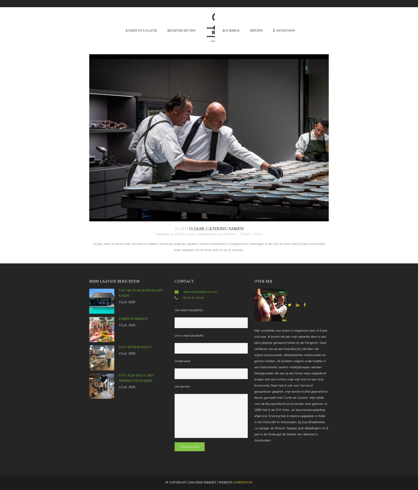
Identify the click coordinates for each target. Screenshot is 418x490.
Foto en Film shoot (135, 347)
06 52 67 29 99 (193, 298)
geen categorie (198, 234)
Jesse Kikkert (226, 234)
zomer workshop (133, 319)
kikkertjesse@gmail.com (200, 292)
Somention (243, 482)
